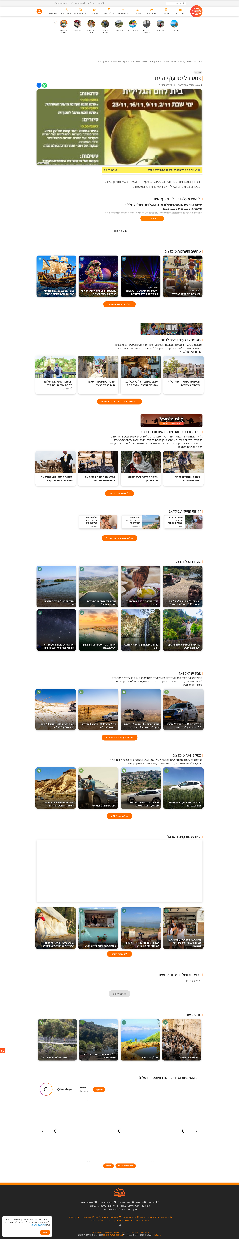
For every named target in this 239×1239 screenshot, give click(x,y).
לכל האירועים (110, 169)
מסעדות (102, 1205)
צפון (135, 1209)
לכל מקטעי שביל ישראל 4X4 (119, 737)
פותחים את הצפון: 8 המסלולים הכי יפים (141, 646)
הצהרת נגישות (97, 1232)
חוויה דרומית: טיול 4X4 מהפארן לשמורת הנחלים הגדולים (58, 804)
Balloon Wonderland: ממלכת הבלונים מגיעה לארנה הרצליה (59, 291)
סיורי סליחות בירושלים (188, 1057)
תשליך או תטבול (150, 1057)
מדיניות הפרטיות (39, 1224)
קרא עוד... (152, 218)
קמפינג (93, 1205)
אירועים (111, 1205)
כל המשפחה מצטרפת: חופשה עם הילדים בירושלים (184, 646)
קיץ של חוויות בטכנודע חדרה (186, 292)
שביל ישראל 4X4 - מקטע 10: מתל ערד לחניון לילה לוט (57, 725)
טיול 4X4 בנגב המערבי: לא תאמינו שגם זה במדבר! (184, 804)
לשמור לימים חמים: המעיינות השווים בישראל (101, 602)
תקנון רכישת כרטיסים (130, 1232)
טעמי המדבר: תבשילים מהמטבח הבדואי (142, 602)
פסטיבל (198, 72)
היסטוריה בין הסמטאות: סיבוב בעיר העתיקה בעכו (98, 646)
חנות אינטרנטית (105, 1202)
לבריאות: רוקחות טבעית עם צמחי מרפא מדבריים (100, 478)
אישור (45, 1232)
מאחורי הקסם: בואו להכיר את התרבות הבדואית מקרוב (56, 478)
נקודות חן (121, 1205)
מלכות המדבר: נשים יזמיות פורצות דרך (143, 478)
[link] (44, 85)
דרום (105, 1209)
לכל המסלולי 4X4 (119, 816)
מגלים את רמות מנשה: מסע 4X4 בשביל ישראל (100, 1056)
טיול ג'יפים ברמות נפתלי (104, 805)
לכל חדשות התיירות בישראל (119, 538)
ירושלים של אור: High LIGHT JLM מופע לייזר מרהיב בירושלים (141, 291)
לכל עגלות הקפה (119, 954)
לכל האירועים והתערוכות (119, 304)
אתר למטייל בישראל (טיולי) (113, 1235)
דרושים (139, 1202)
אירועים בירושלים (193, 980)
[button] (54, 22)
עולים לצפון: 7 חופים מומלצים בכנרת (59, 602)
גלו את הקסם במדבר (119, 493)
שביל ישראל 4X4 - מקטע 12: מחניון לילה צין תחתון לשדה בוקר (184, 725)
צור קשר (152, 1202)
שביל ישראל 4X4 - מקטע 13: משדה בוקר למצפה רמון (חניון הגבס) (141, 725)
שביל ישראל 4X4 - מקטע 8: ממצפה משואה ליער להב (98, 725)
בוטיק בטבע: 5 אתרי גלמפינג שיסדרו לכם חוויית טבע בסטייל (58, 944)
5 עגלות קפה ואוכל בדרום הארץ (100, 945)
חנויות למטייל (125, 1202)
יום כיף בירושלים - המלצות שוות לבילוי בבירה (101, 383)
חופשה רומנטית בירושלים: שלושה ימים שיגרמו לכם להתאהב (58, 385)
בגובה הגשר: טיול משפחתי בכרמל (58, 1057)
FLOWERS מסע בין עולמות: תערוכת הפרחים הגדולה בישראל (98, 291)
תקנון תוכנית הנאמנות (112, 1232)
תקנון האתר (144, 1232)
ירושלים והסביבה (117, 1209)
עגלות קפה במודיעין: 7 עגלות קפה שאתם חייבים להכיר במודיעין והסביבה (184, 942)
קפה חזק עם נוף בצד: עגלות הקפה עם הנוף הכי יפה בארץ (142, 944)
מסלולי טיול (133, 1205)
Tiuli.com (157, 1235)
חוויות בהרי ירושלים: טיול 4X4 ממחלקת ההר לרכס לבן (144, 804)
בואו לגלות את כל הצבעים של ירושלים (119, 401)
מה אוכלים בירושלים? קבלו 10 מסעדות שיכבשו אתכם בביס (141, 383)
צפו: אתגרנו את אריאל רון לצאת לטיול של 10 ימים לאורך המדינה (184, 602)
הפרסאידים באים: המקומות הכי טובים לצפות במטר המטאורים (58, 646)
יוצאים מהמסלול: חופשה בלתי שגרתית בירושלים (184, 383)
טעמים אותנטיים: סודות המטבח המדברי (187, 478)
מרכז (129, 1209)
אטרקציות (145, 1205)
